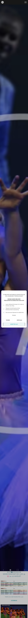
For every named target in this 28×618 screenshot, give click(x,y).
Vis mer (14, 315)
